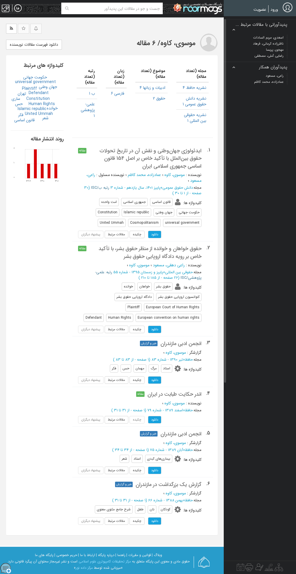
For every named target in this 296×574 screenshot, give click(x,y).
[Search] (67, 8)
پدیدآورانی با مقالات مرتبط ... (261, 24)
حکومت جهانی (35, 77)
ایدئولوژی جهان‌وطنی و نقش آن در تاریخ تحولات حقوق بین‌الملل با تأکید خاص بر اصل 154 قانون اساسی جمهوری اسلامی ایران (150, 158)
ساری (16, 99)
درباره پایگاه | (105, 555)
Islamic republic (32, 109)
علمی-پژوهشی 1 (88, 110)
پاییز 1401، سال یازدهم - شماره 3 (135, 188)
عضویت (260, 9)
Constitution (38, 99)
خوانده (52, 108)
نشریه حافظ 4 (194, 88)
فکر (20, 115)
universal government (35, 82)
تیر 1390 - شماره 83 (167, 360)
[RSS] (11, 29)
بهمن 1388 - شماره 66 (165, 500)
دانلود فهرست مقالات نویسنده (34, 44)
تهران (22, 93)
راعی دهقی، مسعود (169, 265)
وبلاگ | (157, 555)
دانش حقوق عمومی (177, 188)
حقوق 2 (159, 98)
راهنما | (120, 555)
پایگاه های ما (44, 555)
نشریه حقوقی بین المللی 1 (195, 118)
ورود (274, 9)
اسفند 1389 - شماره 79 (165, 410)
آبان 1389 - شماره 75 (166, 450)
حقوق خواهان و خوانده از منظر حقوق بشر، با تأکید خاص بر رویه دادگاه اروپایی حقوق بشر (150, 252)
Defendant (39, 93)
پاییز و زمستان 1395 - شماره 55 (138, 272)
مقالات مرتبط (116, 234)
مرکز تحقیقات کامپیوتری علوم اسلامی (105, 561)
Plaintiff (29, 88)
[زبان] (18, 8)
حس (19, 104)
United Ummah (39, 114)
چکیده (137, 234)
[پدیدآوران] (258, 569)
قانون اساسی (24, 120)
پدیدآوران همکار (273, 67)
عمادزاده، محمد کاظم (144, 175)
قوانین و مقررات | (138, 555)
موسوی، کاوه (174, 175)
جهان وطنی (48, 87)
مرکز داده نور (84, 568)
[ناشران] (249, 569)
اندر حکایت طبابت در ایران (174, 394)
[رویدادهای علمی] (240, 569)
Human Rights (42, 104)
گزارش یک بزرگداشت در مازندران (168, 485)
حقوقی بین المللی (179, 272)
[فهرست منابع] (279, 569)
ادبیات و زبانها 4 (152, 88)
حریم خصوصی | (65, 555)
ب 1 (92, 93)
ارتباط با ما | (86, 555)
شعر (45, 118)
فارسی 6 (117, 93)
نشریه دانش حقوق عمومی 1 (194, 101)
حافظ (189, 360)
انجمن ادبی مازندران (180, 344)
